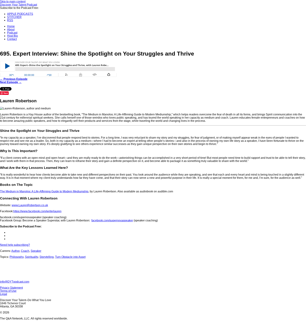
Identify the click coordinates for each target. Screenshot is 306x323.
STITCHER (14, 17)
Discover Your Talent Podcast (18, 4)
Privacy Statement (11, 287)
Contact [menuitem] (12, 39)
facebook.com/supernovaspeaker (112, 220)
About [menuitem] (11, 29)
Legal (3, 294)
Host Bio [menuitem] (12, 35)
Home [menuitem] (11, 26)
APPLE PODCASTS (20, 13)
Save (6, 93)
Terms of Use (8, 290)
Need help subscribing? (15, 244)
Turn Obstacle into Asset (70, 256)
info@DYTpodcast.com (14, 281)
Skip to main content (13, 1)
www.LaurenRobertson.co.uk (30, 205)
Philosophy (17, 256)
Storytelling (46, 256)
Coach (25, 250)
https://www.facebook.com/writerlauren (37, 211)
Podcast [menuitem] (12, 32)
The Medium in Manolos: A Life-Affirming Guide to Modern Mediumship (44, 191)
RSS (10, 20)
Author (15, 250)
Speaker (36, 250)
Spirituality (31, 256)
